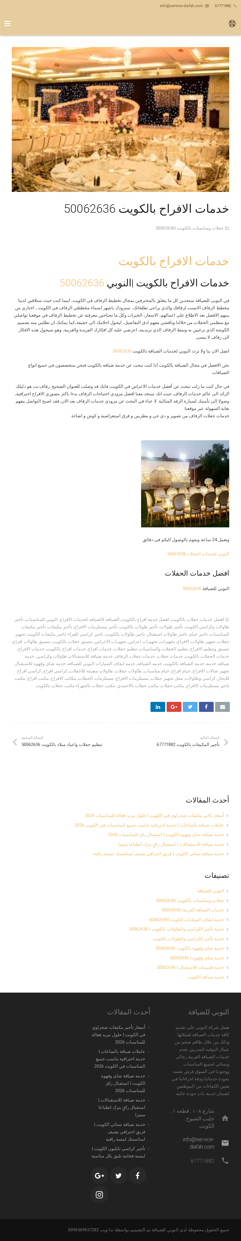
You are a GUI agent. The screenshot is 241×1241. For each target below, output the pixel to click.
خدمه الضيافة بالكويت (184, 663)
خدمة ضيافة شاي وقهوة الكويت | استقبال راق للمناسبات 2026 (166, 834)
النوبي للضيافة (210, 890)
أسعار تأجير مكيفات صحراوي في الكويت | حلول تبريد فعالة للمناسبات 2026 (154, 815)
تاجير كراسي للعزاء (85, 634)
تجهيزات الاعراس (110, 641)
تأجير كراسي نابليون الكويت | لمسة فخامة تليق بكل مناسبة (118, 1152)
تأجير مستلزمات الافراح (95, 626)
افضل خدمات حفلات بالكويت (197, 619)
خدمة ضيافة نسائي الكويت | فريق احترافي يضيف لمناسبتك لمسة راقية (158, 853)
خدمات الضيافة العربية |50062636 (193, 910)
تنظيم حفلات (125, 649)
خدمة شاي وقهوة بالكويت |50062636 (189, 948)
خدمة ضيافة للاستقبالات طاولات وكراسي (74, 656)
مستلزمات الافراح (132, 678)
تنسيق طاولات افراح (31, 641)
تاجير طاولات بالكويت (125, 634)
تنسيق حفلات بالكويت (72, 641)
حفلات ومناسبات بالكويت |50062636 (190, 228)
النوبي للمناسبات (42, 619)
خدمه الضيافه (149, 663)
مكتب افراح (38, 678)
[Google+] (99, 1175)
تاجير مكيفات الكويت (46, 634)
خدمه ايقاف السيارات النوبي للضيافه (101, 663)
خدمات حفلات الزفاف (135, 656)
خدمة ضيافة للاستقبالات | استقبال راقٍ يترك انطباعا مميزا (171, 844)
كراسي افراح (55, 671)
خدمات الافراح (31, 649)
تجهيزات (167, 641)
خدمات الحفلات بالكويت (207, 656)
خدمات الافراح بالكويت (173, 261)
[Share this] (206, 707)
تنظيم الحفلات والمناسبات (163, 649)
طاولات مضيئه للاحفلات (91, 671)
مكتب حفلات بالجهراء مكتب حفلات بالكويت (75, 685)
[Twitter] (118, 1175)
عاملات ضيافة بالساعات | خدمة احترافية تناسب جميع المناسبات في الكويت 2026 (149, 825)
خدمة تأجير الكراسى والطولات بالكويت (188, 938)
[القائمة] (7, 23)
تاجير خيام (198, 634)
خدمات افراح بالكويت (66, 649)
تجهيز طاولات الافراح (196, 641)
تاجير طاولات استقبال (167, 634)
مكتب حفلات (172, 685)
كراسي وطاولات (200, 678)
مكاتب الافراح (63, 678)
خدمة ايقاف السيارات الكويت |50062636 (186, 919)
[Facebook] (137, 1175)
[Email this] (222, 707)
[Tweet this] (190, 707)
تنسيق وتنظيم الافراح (209, 649)
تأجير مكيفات (60, 626)
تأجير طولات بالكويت (138, 626)
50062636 (82, 283)
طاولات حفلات (128, 671)
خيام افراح (180, 671)
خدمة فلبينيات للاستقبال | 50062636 (190, 967)
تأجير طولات (171, 626)
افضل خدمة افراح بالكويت (145, 619)
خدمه (211, 663)
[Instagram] (99, 1195)
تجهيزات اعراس (143, 641)
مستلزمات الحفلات (95, 678)
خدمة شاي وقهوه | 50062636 (197, 958)
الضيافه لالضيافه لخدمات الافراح (89, 619)
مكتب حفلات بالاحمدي (137, 685)
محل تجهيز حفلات (166, 678)
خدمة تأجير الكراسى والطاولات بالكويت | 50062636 (176, 929)
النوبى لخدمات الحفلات (207, 553)
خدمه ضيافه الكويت (206, 977)
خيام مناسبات (156, 671)
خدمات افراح (100, 649)
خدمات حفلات (170, 656)
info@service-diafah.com (181, 6)
